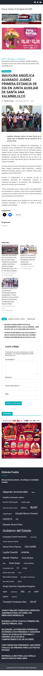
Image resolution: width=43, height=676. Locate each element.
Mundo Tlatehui (10, 557)
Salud (19, 572)
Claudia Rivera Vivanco (26, 513)
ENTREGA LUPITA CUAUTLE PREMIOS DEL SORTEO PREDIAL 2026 (21, 622)
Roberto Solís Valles (9, 572)
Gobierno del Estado (17, 531)
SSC (23, 591)
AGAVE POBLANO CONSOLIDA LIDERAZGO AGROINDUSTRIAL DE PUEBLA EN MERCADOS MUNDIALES (21, 612)
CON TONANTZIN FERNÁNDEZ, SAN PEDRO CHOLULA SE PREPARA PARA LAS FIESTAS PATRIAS (21, 647)
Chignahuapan (7, 514)
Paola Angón (14, 563)
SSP (29, 592)
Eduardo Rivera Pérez (12, 524)
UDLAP (33, 602)
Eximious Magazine (31, 668)
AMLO (33, 492)
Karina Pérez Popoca (12, 547)
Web (6, 394)
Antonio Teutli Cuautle (10, 502)
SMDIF (5, 592)
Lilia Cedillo (30, 546)
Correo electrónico (12, 386)
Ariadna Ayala (25, 502)
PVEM (25, 568)
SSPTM (14, 597)
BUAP (33, 507)
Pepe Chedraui (29, 563)
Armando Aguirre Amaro (10, 508)
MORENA (25, 552)
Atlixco (24, 508)
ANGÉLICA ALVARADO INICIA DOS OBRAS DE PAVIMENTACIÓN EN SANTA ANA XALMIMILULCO (28, 259)
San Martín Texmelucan (28, 577)
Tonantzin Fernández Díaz (14, 602)
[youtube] (40, 2)
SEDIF (20, 581)
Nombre (8, 377)
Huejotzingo (6, 71)
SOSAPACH (14, 592)
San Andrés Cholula (10, 577)
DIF (17, 519)
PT (18, 568)
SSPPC (5, 597)
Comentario (10, 360)
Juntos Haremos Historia (10, 541)
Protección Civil (8, 568)
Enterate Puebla (9, 101)
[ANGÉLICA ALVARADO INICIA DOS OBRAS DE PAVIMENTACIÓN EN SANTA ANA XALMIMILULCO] (28, 249)
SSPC (36, 592)
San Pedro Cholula (8, 581)
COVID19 (7, 519)
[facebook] (35, 2)
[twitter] (38, 2)
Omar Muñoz (27, 558)
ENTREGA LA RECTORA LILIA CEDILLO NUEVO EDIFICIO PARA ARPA (19, 657)
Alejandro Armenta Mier (15, 491)
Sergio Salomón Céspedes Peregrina (19, 586)
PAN (4, 563)
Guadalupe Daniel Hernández (15, 537)
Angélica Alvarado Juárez (16, 319)
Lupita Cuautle (10, 552)
